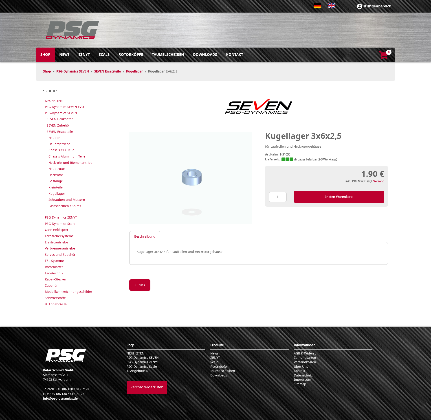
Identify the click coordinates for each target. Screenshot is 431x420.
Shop (47, 71)
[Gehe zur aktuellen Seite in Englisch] (331, 5)
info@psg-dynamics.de (60, 398)
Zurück (140, 285)
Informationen (305, 345)
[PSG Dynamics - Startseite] (72, 30)
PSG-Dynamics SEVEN (72, 71)
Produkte (217, 345)
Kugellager (134, 71)
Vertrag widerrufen (146, 387)
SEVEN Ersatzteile (107, 71)
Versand (378, 181)
